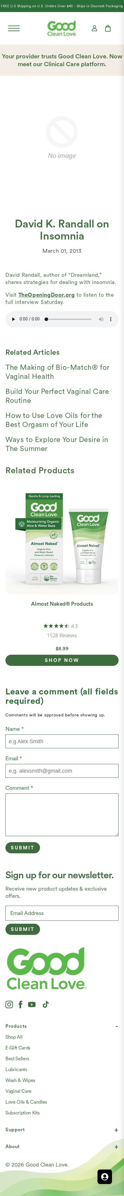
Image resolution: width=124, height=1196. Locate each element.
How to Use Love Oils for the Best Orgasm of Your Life (53, 420)
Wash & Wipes (20, 1080)
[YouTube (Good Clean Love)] (32, 1004)
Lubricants (16, 1069)
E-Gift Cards (17, 1048)
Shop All (13, 1037)
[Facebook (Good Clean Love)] (20, 1004)
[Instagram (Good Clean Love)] (9, 1004)
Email (13, 758)
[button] (13, 28)
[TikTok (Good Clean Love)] (45, 1004)
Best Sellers (17, 1059)
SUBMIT (23, 929)
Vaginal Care (18, 1091)
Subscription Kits (22, 1113)
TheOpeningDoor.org (46, 295)
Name (14, 729)
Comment (19, 788)
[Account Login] (94, 28)
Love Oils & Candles (26, 1102)
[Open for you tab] (105, 1177)
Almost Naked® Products (62, 604)
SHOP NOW (62, 660)
